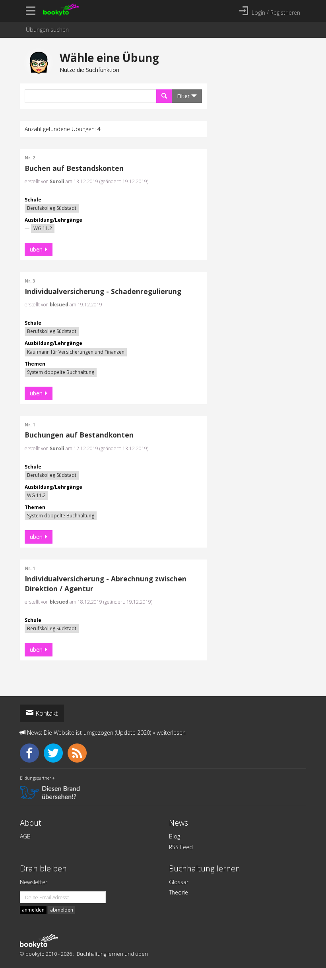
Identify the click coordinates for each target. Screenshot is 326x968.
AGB (25, 836)
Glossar (178, 882)
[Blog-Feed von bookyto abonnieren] (79, 752)
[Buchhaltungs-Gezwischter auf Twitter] (56, 752)
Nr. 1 (30, 425)
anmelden (33, 909)
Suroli (57, 181)
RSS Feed (181, 847)
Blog (174, 836)
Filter (184, 96)
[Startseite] (39, 941)
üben (36, 249)
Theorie (178, 892)
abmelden (61, 909)
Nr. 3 (30, 281)
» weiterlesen (169, 732)
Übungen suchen (47, 29)
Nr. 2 (30, 158)
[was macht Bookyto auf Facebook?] (32, 752)
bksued (59, 304)
